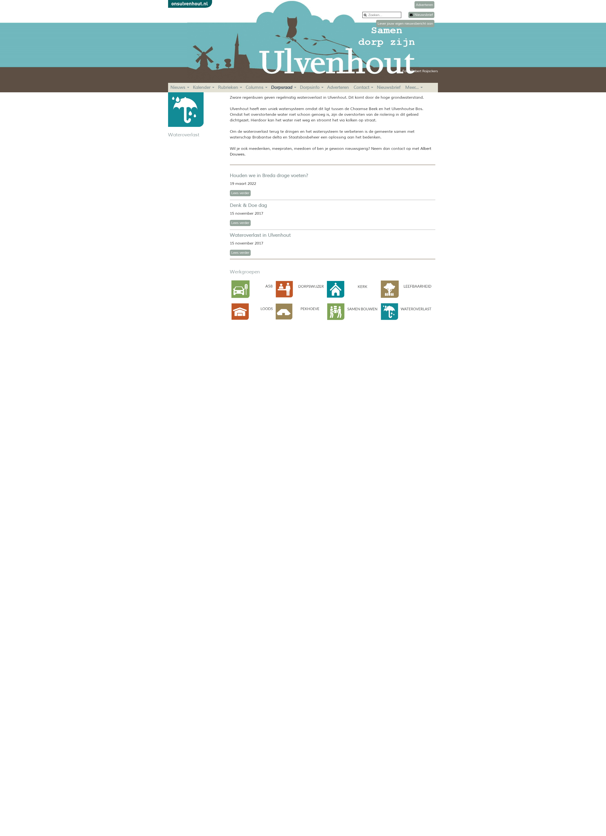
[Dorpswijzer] (300, 297)
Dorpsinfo (310, 87)
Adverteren (338, 87)
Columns (254, 87)
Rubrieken (228, 87)
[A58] (252, 298)
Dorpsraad (281, 87)
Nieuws (177, 87)
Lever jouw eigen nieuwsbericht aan (405, 24)
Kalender (201, 87)
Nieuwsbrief (423, 15)
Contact (361, 87)
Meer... (412, 87)
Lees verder (240, 193)
